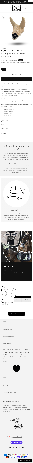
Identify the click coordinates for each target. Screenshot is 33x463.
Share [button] (4, 133)
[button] (3, 8)
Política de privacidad (8, 336)
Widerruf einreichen (16, 314)
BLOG (4, 396)
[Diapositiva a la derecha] (20, 225)
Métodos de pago (7, 329)
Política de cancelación (9, 333)
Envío (4, 326)
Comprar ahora (16, 79)
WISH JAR (6, 385)
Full (4, 69)
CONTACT (6, 389)
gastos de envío (15, 62)
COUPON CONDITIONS (9, 392)
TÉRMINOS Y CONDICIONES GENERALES (14, 340)
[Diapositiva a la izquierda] (13, 225)
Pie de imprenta (7, 343)
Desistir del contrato (25, 460)
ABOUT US (6, 382)
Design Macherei (17, 436)
